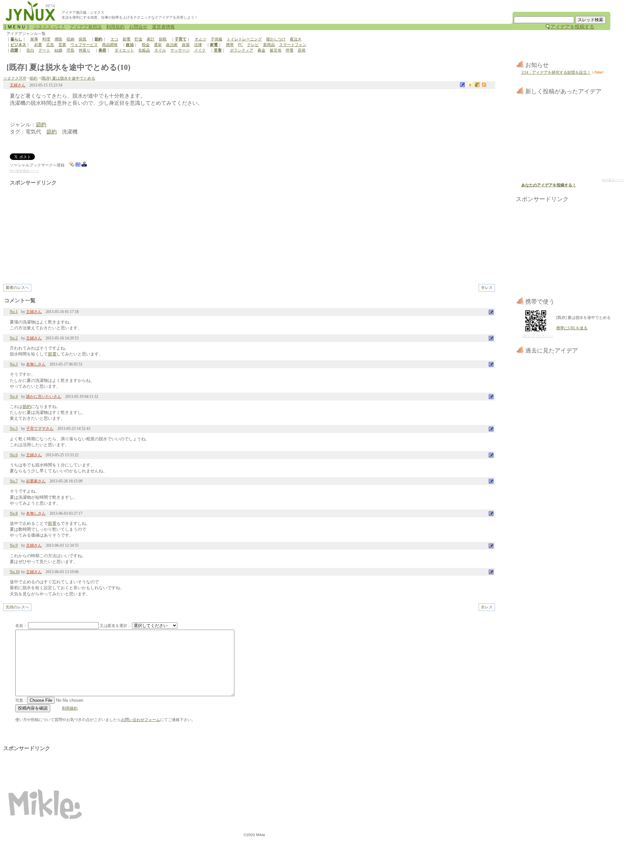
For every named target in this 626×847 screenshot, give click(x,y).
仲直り (84, 50)
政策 (186, 44)
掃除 (58, 39)
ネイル (160, 50)
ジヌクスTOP (14, 78)
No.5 (14, 428)
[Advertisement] (64, 231)
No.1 (14, 311)
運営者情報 (163, 26)
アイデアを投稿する (572, 26)
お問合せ (138, 26)
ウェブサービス (84, 44)
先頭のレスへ (17, 607)
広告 (50, 44)
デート (44, 50)
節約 (33, 78)
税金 (146, 44)
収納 (70, 39)
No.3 (14, 364)
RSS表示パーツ (613, 180)
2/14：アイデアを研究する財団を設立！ (556, 72)
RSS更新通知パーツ (24, 171)
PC (240, 44)
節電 (126, 39)
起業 (38, 44)
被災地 (275, 50)
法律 (198, 44)
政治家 (172, 44)
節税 (163, 39)
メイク (200, 50)
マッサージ (180, 50)
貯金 (138, 39)
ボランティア (241, 50)
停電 (289, 50)
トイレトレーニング (244, 39)
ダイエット (124, 50)
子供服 (216, 39)
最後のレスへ (17, 287)
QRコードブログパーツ (537, 336)
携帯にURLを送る (572, 328)
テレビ (253, 44)
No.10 (15, 572)
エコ (114, 39)
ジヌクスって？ (49, 26)
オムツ (200, 39)
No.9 (14, 545)
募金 (261, 50)
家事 (34, 39)
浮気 (70, 50)
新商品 (269, 44)
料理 (46, 39)
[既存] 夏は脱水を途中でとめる (68, 78)
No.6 (14, 455)
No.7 (14, 481)
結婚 (58, 50)
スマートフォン (292, 44)
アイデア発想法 (86, 26)
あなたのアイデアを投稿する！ (548, 185)
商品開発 (110, 44)
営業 (62, 44)
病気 (82, 39)
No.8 (14, 513)
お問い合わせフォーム (140, 719)
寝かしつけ (276, 39)
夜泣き (296, 39)
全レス (487, 287)
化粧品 (144, 50)
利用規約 (115, 26)
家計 (151, 39)
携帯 (230, 44)
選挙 (158, 44)
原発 (302, 50)
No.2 (14, 338)
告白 (30, 50)
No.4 (14, 396)
